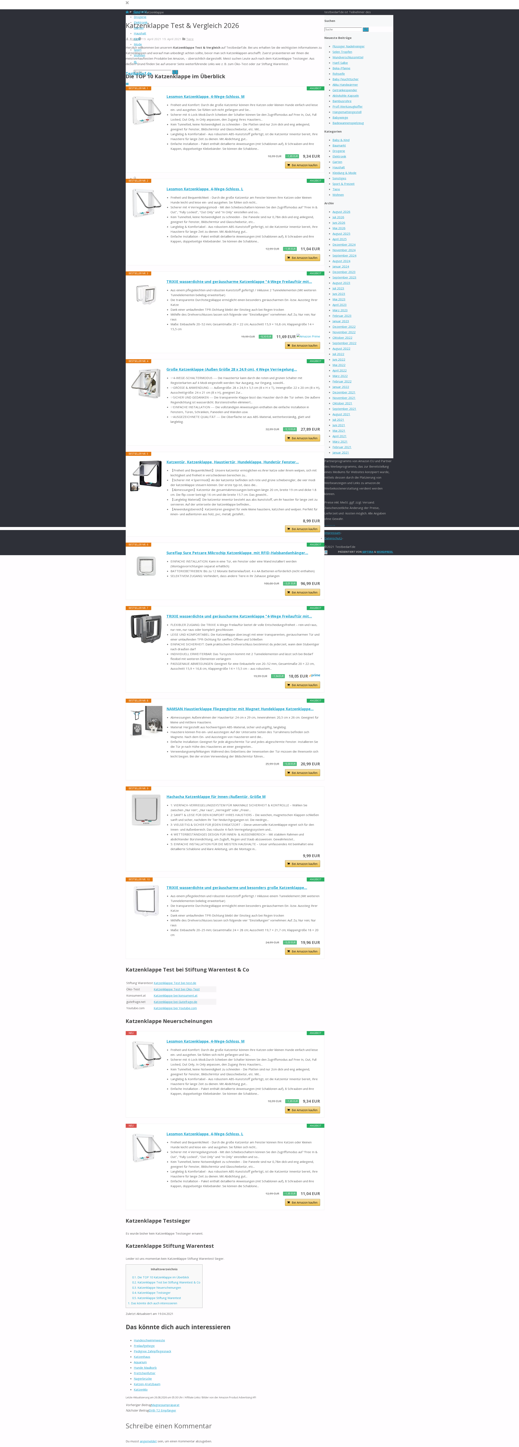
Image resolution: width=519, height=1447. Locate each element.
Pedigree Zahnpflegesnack (152, 1351)
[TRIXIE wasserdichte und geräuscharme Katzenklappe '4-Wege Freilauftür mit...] (146, 295)
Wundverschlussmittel (347, 57)
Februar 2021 (342, 447)
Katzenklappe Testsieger (151, 1293)
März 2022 (340, 376)
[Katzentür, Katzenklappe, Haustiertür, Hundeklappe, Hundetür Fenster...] (146, 475)
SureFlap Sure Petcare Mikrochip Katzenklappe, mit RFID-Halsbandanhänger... (237, 552)
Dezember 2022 (344, 327)
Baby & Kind (341, 140)
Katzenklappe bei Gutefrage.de (175, 1002)
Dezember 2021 (344, 392)
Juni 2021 (338, 425)
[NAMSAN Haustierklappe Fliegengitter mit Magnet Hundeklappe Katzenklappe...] (146, 722)
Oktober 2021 (342, 403)
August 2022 (341, 348)
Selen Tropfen (342, 52)
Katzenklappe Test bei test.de (175, 983)
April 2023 (339, 305)
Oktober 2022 (342, 337)
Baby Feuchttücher (345, 79)
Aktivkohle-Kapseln (345, 95)
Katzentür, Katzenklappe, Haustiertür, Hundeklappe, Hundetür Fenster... (232, 461)
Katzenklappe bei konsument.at (175, 995)
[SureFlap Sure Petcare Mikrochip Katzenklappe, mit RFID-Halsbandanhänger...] (146, 566)
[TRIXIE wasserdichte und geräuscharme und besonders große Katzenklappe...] (146, 901)
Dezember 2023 (344, 272)
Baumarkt (339, 145)
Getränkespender (344, 90)
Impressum (332, 533)
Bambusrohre (342, 101)
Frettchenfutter (144, 1373)
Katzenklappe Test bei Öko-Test (177, 989)
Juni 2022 (338, 359)
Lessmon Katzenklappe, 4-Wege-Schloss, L (204, 188)
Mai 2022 (338, 365)
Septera (367, 552)
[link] (135, 63)
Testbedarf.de (139, 73)
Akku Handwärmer (345, 84)
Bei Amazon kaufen (304, 165)
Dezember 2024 (344, 244)
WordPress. (385, 552)
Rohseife (338, 74)
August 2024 (341, 261)
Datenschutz (333, 538)
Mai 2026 (338, 228)
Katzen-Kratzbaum (147, 1384)
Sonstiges (339, 178)
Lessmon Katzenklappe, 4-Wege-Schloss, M (205, 96)
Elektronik (339, 156)
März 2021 (340, 441)
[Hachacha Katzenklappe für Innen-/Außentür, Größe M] (146, 810)
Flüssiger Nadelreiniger (348, 46)
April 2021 (339, 436)
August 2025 (341, 233)
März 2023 (340, 310)
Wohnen (338, 195)
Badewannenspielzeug (348, 123)
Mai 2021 (338, 430)
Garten (337, 162)
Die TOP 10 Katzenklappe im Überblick (160, 1277)
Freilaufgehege (144, 1346)
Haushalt (338, 167)
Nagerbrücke (143, 1378)
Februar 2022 (342, 381)
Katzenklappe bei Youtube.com (175, 1008)
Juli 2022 (338, 354)
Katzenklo (141, 1389)
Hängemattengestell (346, 112)
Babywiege (340, 117)
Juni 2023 (338, 294)
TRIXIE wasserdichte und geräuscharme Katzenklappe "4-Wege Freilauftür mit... (239, 281)
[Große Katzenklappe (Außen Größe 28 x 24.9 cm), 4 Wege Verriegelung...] (146, 382)
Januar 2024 (340, 266)
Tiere (190, 39)
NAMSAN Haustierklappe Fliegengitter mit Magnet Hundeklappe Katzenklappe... (240, 708)
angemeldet (148, 1441)
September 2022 (344, 343)
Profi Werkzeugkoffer (347, 106)
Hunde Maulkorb (145, 1368)
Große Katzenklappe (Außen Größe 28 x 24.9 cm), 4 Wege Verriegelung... (231, 369)
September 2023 (344, 277)
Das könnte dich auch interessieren (152, 1303)
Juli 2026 (338, 217)
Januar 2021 (340, 452)
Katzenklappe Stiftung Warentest (156, 1298)
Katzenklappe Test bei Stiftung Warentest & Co (166, 1282)
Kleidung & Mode (344, 173)
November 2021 (344, 398)
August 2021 (341, 414)
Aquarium (140, 1362)
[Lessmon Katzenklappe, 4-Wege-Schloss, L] (146, 202)
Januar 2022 (340, 387)
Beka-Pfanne (341, 68)
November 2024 (344, 250)
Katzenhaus (142, 1357)
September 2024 (344, 255)
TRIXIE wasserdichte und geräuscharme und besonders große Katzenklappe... (236, 887)
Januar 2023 (340, 321)
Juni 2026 (338, 223)
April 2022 (339, 370)
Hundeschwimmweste (149, 1340)
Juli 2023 (338, 288)
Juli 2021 (338, 420)
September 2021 (344, 409)
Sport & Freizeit (343, 184)
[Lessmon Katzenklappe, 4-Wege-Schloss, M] (146, 110)
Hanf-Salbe (340, 63)
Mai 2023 (338, 299)
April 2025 (339, 239)
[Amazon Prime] (308, 336)
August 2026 (341, 212)
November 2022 (344, 332)
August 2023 (341, 283)
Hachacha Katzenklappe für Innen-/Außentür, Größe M (216, 796)
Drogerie (338, 151)
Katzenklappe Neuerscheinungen (156, 1288)
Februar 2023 (342, 316)
